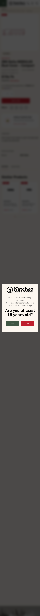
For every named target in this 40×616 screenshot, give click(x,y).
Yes (12, 323)
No (28, 323)
